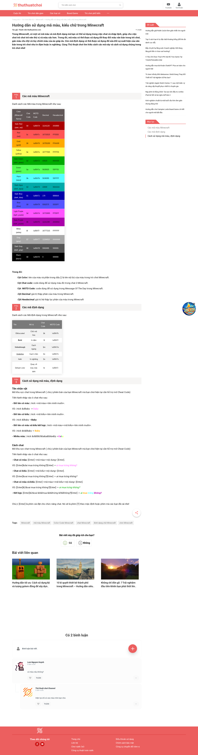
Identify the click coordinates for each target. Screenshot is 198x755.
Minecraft (39, 20)
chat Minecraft (83, 523)
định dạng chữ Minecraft (105, 523)
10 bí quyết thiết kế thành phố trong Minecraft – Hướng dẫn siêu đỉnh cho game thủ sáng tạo (75, 586)
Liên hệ (74, 743)
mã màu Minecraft (42, 523)
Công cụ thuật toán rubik (82, 750)
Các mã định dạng (156, 132)
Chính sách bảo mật (125, 743)
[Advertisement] (76, 71)
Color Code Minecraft (63, 523)
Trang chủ (16, 20)
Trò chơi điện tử (28, 20)
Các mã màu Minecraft (158, 127)
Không (86, 542)
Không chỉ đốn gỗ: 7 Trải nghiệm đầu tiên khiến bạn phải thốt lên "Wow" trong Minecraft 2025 (118, 586)
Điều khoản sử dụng (125, 739)
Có (70, 542)
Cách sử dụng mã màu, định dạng (164, 136)
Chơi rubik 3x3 (77, 746)
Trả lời (38, 678)
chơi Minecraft (126, 523)
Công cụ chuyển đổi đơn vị (128, 746)
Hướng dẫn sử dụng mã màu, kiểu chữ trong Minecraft (65, 20)
